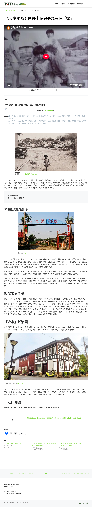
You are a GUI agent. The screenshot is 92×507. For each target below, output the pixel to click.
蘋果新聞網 (20, 383)
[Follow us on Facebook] (76, 503)
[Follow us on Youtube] (80, 503)
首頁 (5, 11)
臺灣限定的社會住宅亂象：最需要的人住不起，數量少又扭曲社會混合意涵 (54, 418)
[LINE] (87, 503)
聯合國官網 (49, 110)
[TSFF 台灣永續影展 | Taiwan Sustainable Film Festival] (15, 4)
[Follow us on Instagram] (83, 503)
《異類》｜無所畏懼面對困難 (12, 443)
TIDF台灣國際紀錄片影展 (30, 174)
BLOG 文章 (12, 11)
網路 (25, 253)
